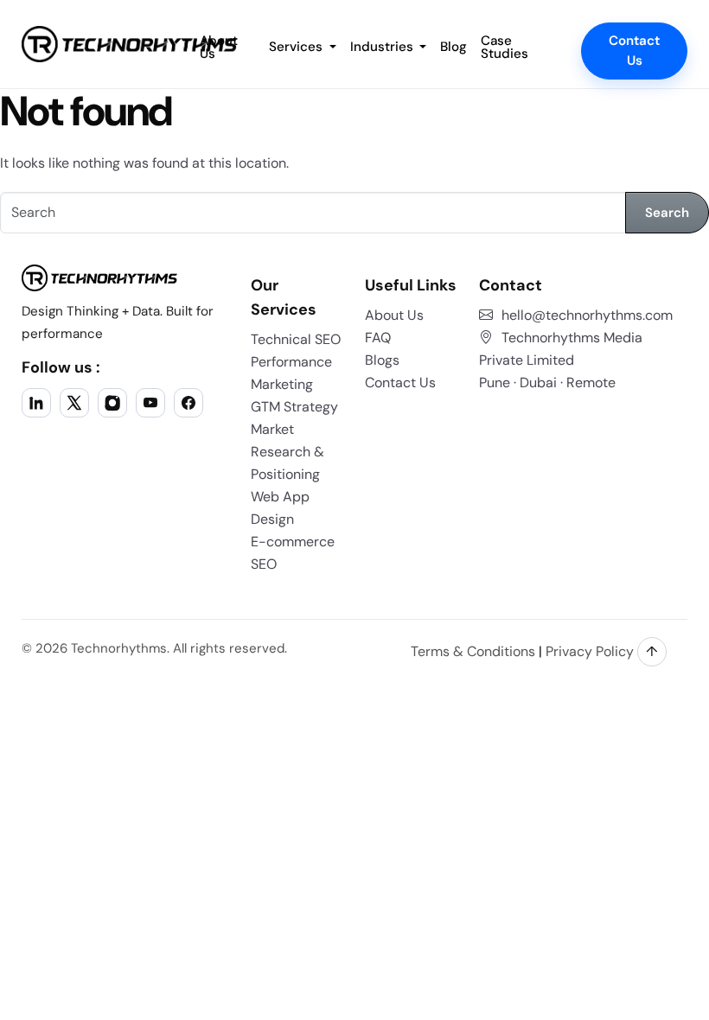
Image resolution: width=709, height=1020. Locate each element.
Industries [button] (383, 46)
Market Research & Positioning (287, 451)
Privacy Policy (590, 651)
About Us (394, 315)
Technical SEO (296, 339)
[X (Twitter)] (74, 403)
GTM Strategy (294, 407)
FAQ (378, 337)
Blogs (382, 360)
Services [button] (297, 46)
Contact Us (634, 50)
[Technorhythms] (129, 44)
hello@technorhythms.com (587, 315)
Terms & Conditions (473, 651)
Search (667, 212)
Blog (453, 46)
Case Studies (504, 47)
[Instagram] (112, 403)
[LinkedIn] (36, 403)
